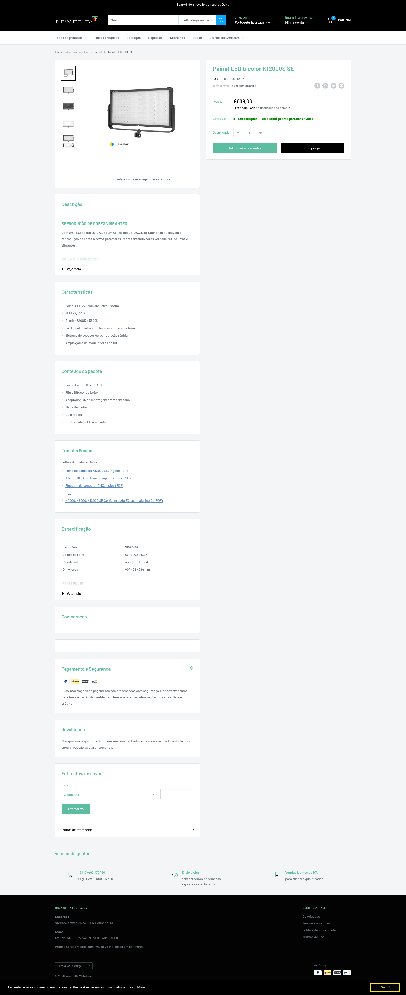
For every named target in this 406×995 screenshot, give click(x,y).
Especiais (155, 38)
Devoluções (311, 916)
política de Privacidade (319, 930)
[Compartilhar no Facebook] (317, 85)
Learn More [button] (136, 987)
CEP (163, 785)
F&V (215, 79)
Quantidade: (222, 132)
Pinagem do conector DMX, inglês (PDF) (94, 485)
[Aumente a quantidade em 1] (260, 132)
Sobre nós (177, 38)
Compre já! (312, 148)
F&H (86, 52)
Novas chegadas (107, 38)
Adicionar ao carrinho (245, 148)
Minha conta (294, 22)
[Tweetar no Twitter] (333, 85)
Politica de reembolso (76, 830)
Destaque (133, 38)
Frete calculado (244, 108)
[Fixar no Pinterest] (325, 85)
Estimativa (76, 809)
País (65, 785)
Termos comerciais (316, 923)
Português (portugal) (70, 966)
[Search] (221, 20)
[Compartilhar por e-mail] (341, 85)
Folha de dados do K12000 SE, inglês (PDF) (96, 471)
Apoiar (197, 38)
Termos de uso (313, 937)
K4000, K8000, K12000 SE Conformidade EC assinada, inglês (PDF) (114, 500)
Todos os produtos (69, 38)
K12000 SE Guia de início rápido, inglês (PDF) (98, 478)
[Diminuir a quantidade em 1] (238, 132)
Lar (57, 52)
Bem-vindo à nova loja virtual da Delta (203, 4)
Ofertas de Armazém (225, 38)
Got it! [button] (385, 987)
